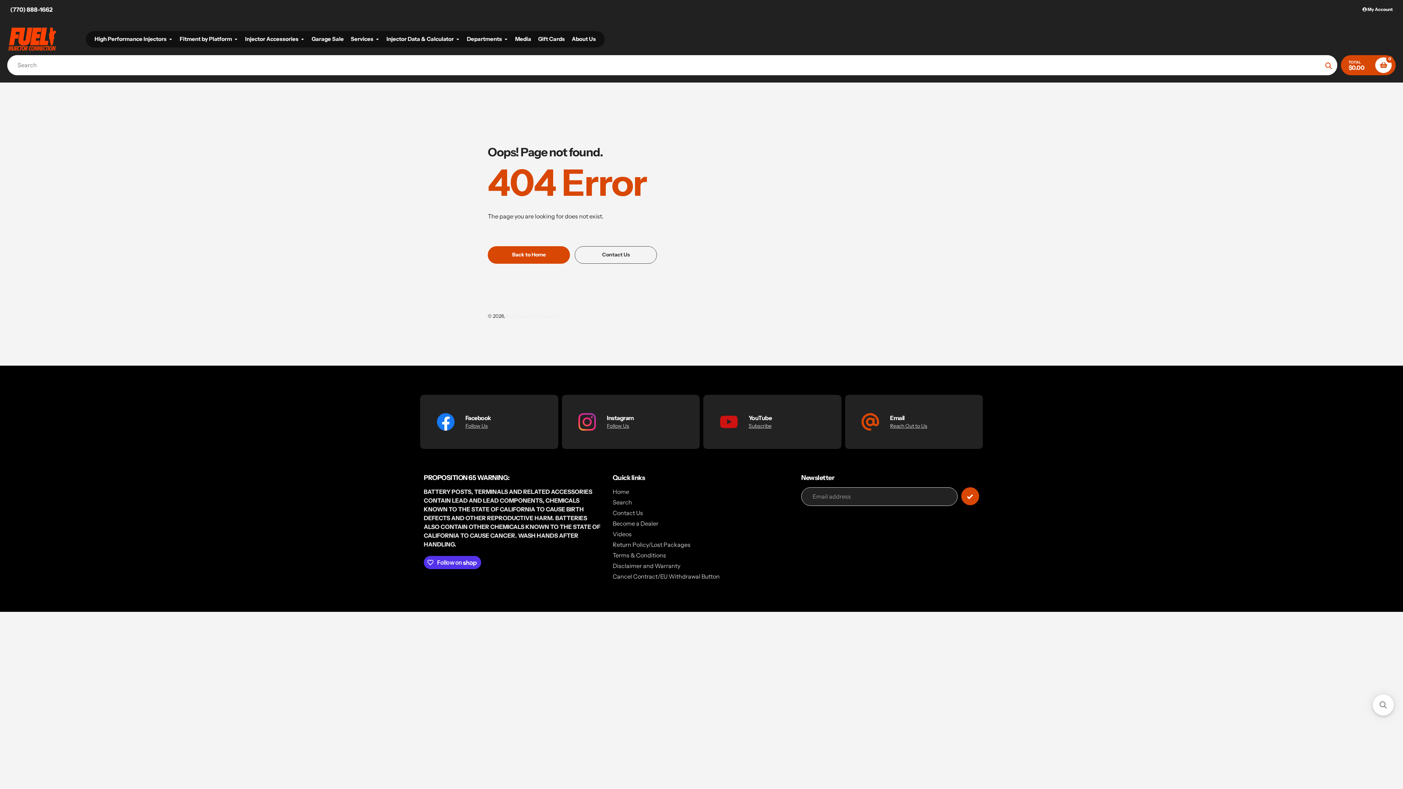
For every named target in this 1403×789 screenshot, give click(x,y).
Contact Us (628, 513)
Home (621, 491)
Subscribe (760, 426)
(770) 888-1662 (31, 9)
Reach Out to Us (908, 426)
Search (622, 502)
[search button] (1328, 65)
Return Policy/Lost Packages (652, 544)
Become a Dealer (635, 523)
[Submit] (970, 496)
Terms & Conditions (639, 555)
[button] (1383, 705)
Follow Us (476, 426)
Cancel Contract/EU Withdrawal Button (666, 576)
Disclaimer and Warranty (646, 565)
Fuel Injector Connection (533, 316)
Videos (622, 534)
